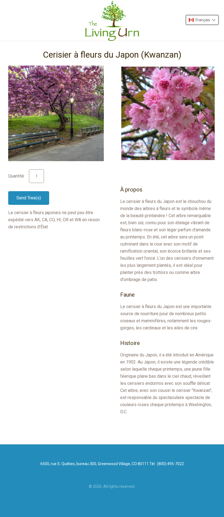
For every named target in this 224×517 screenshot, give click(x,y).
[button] (202, 20)
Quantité (16, 176)
